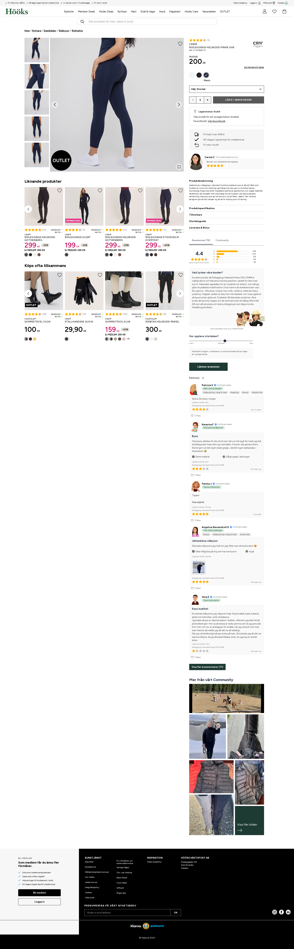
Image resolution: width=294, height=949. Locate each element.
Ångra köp (121, 893)
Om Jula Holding (124, 872)
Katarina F (208, 424)
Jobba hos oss (91, 882)
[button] (36, 50)
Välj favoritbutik (216, 121)
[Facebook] (281, 912)
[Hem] (33, 11)
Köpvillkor (89, 862)
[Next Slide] (179, 104)
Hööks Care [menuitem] (191, 11)
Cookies (88, 892)
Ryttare (36, 30)
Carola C (210, 157)
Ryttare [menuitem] (122, 11)
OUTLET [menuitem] (225, 11)
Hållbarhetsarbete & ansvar (97, 872)
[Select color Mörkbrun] (155, 254)
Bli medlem (39, 892)
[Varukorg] (284, 11)
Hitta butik (267, 3)
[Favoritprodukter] (274, 11)
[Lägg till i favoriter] (180, 44)
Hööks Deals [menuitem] (106, 11)
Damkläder (50, 30)
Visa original (198, 502)
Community (222, 240)
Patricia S (207, 385)
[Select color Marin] (30, 254)
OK (175, 912)
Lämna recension (208, 366)
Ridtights (77, 30)
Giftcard (120, 888)
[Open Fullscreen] (179, 166)
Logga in (253, 3)
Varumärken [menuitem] (209, 11)
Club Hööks (122, 883)
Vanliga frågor (123, 867)
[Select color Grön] (119, 339)
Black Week (122, 877)
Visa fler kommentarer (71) (207, 667)
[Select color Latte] (39, 254)
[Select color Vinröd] (30, 339)
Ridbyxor (64, 30)
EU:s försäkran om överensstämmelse (125, 862)
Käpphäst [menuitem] (175, 11)
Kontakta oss (90, 867)
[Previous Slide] (54, 104)
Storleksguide (197, 221)
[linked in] (288, 912)
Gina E (205, 597)
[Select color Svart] (26, 254)
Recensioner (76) (201, 240)
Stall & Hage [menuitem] (148, 11)
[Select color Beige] (115, 339)
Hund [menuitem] (162, 11)
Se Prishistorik (254, 67)
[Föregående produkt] (28, 209)
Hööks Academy (154, 862)
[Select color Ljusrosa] (124, 339)
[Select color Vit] (34, 254)
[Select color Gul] (34, 339)
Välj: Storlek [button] (198, 89)
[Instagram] (274, 912)
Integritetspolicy (92, 887)
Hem (27, 30)
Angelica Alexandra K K (215, 527)
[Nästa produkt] (180, 209)
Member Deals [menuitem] (86, 11)
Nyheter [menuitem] (69, 11)
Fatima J (207, 483)
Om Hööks (89, 877)
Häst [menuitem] (133, 11)
